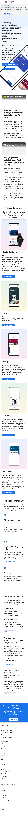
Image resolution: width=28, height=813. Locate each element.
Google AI (3, 797)
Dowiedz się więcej (10, 535)
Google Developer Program (7, 727)
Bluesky (3, 746)
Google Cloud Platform (6, 795)
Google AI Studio (5, 769)
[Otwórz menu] (2, 2)
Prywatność (9, 806)
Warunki (3, 806)
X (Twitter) (3, 753)
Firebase (3, 766)
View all (3, 778)
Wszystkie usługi (5, 800)
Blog (2, 743)
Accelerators (4, 734)
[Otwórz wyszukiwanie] (18, 2)
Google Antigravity (5, 771)
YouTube (3, 755)
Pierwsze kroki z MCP (9, 64)
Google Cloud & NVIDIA (6, 737)
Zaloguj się (23, 1)
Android (3, 762)
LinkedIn (3, 750)
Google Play (4, 776)
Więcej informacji (8, 276)
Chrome (3, 764)
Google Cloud (4, 773)
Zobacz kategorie (9, 69)
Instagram (3, 748)
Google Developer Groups (7, 730)
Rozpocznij (14, 719)
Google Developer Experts (7, 732)
